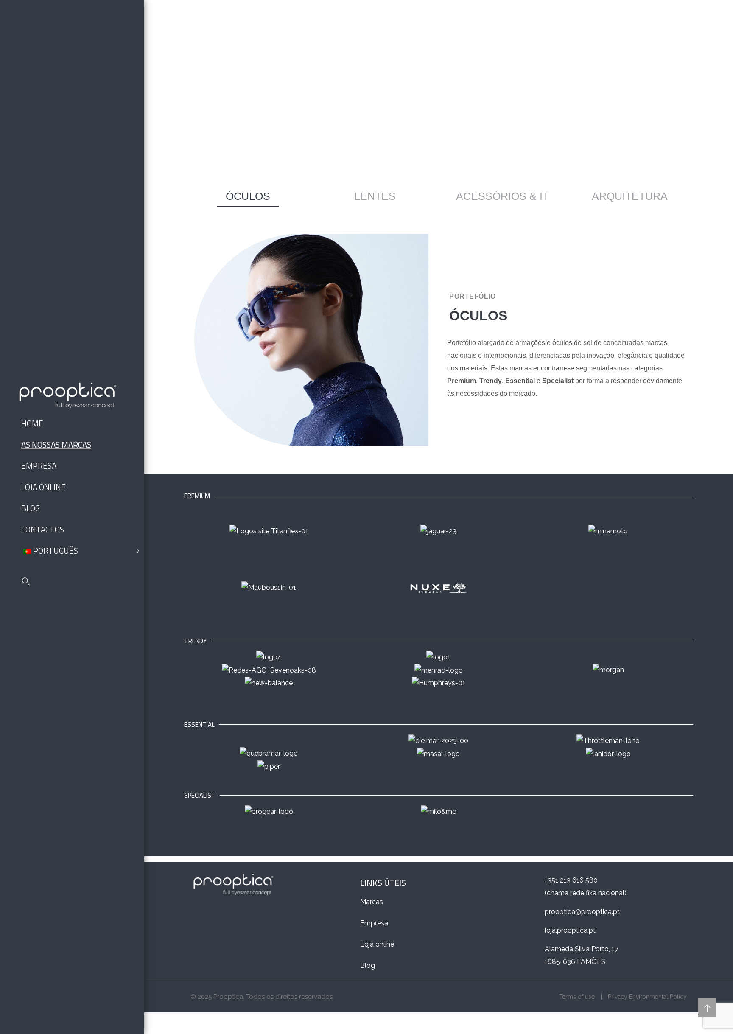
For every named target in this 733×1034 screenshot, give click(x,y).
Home (32, 423)
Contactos (42, 529)
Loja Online (43, 487)
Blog (367, 965)
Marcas (371, 902)
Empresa (374, 923)
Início (421, 120)
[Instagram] (63, 613)
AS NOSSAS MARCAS (56, 444)
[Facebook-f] (24, 613)
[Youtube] (83, 613)
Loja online (377, 944)
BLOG (30, 508)
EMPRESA (38, 466)
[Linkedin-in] (44, 613)
